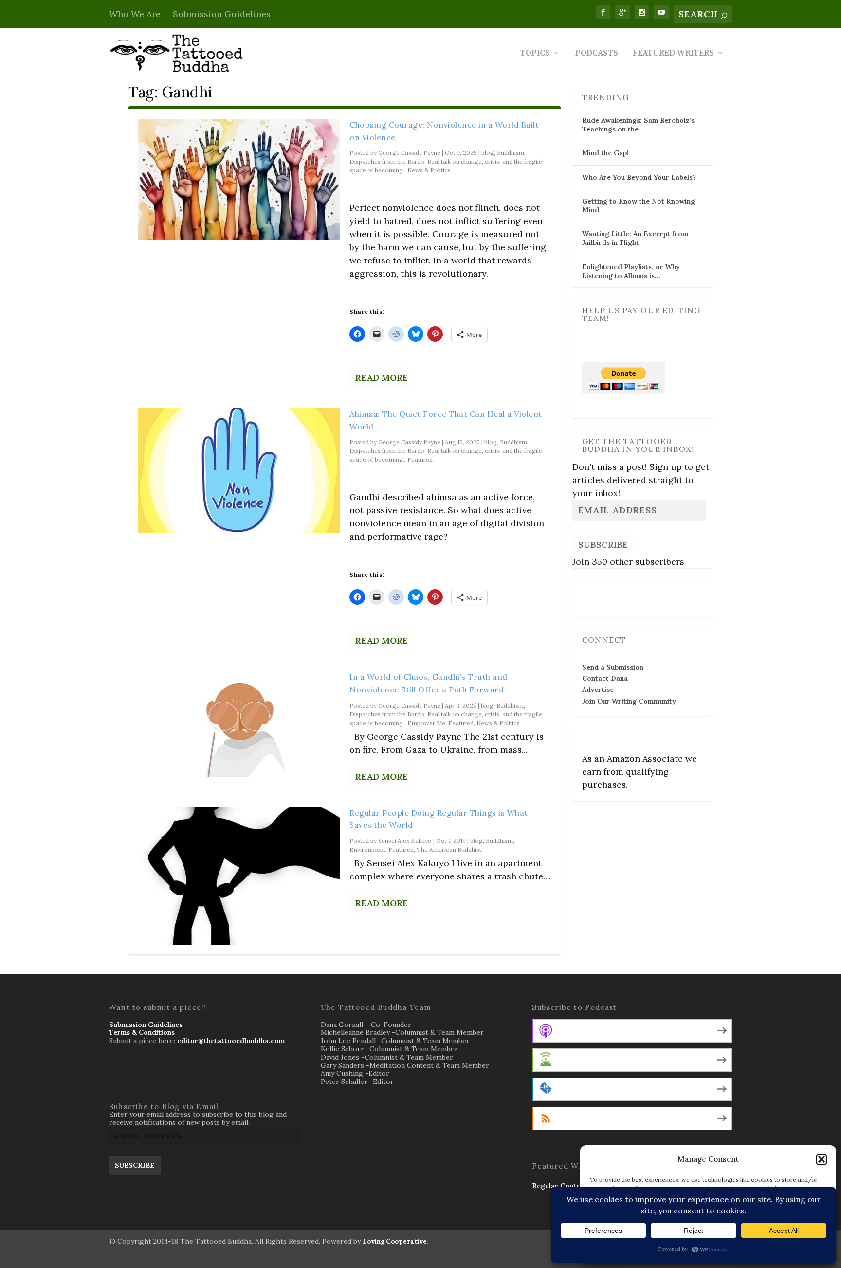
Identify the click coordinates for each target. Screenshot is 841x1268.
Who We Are (135, 13)
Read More (381, 377)
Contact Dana (605, 678)
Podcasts (596, 53)
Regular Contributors (567, 1185)
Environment (367, 849)
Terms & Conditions (142, 1032)
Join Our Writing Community (629, 701)
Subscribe (603, 544)
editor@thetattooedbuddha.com (231, 1040)
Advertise (598, 689)
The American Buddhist (449, 849)
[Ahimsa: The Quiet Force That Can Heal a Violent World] (239, 470)
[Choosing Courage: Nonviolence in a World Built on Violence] (239, 179)
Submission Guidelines (222, 13)
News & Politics (429, 170)
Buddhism (510, 152)
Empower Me (426, 723)
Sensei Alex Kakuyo (405, 840)
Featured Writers (673, 53)
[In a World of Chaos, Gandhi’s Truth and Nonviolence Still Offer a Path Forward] (239, 728)
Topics (535, 53)
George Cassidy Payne (409, 152)
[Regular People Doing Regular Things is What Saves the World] (239, 876)
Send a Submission (612, 667)
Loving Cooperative (395, 1241)
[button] (821, 1159)
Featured (420, 459)
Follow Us (601, 591)
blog (487, 152)
